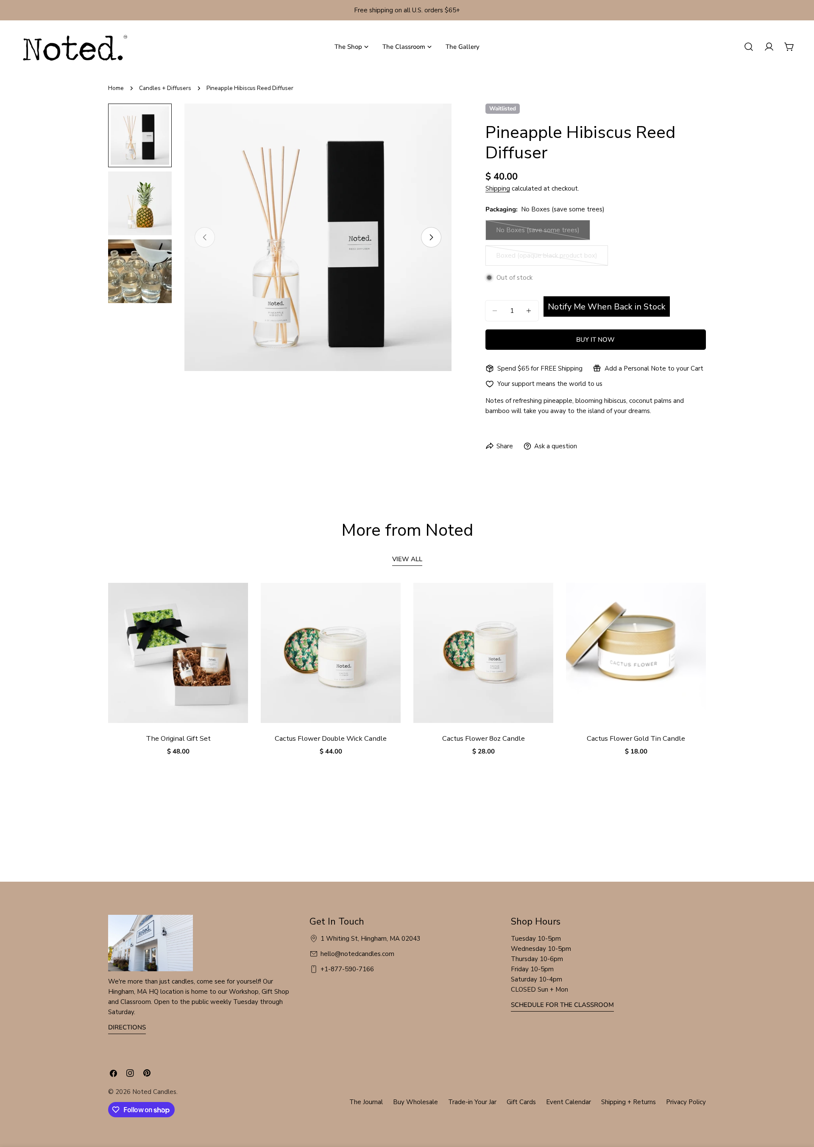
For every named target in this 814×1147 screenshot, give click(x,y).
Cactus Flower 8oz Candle (483, 738)
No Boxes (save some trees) (538, 233)
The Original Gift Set (178, 738)
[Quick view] (236, 601)
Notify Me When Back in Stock (607, 306)
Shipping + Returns (628, 1102)
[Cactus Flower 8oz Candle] (483, 653)
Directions (127, 1027)
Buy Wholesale (415, 1102)
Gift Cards (521, 1102)
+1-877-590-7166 (347, 969)
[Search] (748, 46)
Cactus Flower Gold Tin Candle (636, 738)
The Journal (366, 1102)
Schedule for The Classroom (562, 1005)
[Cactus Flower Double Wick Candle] (331, 653)
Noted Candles (154, 1092)
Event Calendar (568, 1102)
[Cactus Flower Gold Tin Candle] (636, 653)
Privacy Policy (686, 1102)
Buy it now (595, 339)
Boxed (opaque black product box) (546, 258)
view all (407, 559)
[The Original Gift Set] (178, 653)
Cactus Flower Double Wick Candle (331, 738)
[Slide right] (431, 237)
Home (116, 88)
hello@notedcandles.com (357, 954)
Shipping (497, 188)
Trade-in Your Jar (472, 1102)
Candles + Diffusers (165, 88)
